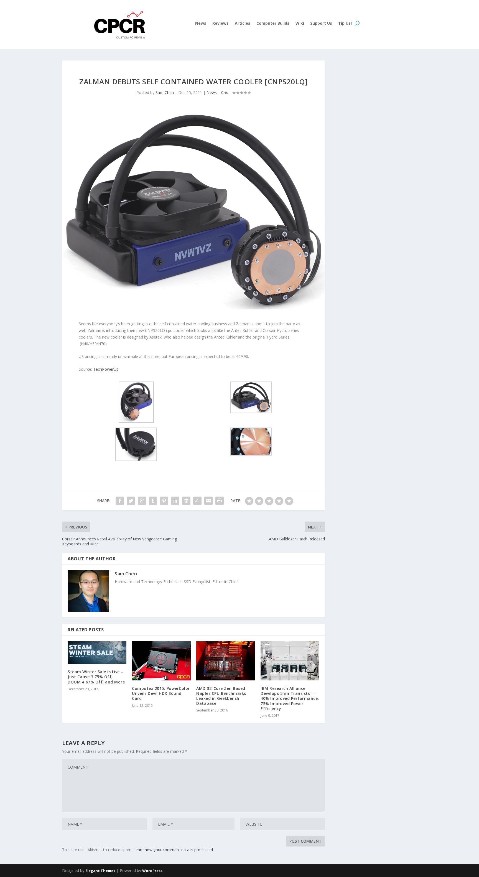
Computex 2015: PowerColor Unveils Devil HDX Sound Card (161, 693)
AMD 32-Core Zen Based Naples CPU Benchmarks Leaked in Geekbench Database (221, 696)
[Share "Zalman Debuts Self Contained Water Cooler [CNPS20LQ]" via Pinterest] (164, 500)
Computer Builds (272, 23)
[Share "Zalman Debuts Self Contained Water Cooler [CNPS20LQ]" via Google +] (141, 500)
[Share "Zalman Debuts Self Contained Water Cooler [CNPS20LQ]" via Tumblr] (153, 500)
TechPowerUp (106, 369)
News (200, 23)
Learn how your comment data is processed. (173, 849)
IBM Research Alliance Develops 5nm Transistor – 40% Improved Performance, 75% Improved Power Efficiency (290, 698)
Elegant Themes (100, 870)
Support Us (321, 23)
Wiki (299, 23)
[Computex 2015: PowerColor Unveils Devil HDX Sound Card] (161, 661)
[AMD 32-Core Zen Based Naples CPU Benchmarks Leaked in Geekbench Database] (225, 660)
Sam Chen (165, 92)
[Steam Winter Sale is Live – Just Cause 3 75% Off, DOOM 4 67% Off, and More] (97, 652)
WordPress (152, 870)
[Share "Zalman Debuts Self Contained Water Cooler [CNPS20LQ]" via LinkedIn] (175, 500)
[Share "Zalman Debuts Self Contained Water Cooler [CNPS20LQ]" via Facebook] (119, 500)
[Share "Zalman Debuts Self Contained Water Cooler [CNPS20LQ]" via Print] (219, 500)
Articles (242, 23)
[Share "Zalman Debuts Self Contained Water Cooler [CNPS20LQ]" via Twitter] (130, 500)
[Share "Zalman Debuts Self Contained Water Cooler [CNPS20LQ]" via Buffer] (186, 500)
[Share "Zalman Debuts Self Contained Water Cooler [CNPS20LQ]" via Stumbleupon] (197, 500)
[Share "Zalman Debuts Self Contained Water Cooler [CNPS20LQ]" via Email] (208, 500)
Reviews (220, 23)
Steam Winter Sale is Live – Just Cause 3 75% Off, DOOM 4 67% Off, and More (96, 676)
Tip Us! (345, 23)
